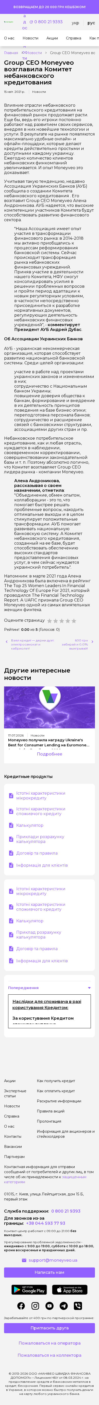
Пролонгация (49, 1121)
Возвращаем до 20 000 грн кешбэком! (49, 7)
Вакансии (13, 1146)
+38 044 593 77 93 (45, 1223)
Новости (34, 53)
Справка (11, 1116)
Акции (9, 1081)
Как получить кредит (56, 1081)
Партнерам (14, 1156)
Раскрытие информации (59, 1101)
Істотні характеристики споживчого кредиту (40, 811)
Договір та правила (37, 853)
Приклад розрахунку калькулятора (38, 935)
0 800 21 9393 (48, 21)
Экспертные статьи (15, 1093)
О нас (9, 1126)
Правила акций (50, 1111)
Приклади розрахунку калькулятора (40, 839)
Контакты (12, 1136)
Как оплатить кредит (56, 1091)
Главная (11, 53)
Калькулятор (29, 825)
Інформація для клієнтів (42, 865)
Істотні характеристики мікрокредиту (40, 795)
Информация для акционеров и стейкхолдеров (66, 1134)
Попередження (23, 988)
